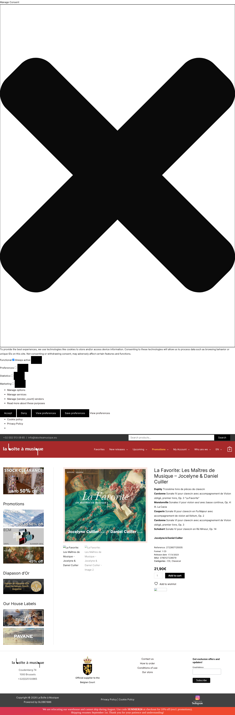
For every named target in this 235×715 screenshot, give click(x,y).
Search (222, 437)
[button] (117, 175)
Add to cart (174, 575)
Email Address (198, 667)
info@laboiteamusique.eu (42, 437)
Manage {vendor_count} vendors (25, 398)
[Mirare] (160, 594)
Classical (176, 561)
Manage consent (13, 710)
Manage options (16, 389)
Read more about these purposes (26, 403)
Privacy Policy (15, 423)
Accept (8, 413)
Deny (24, 413)
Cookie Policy (126, 699)
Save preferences (75, 413)
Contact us (147, 658)
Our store (147, 672)
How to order (147, 663)
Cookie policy (15, 419)
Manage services (16, 394)
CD (168, 561)
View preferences (46, 413)
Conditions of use (147, 667)
